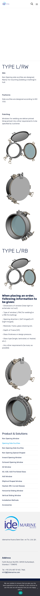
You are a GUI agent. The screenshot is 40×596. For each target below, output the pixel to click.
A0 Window (6, 467)
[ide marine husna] (20, 536)
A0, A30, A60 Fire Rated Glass (14, 472)
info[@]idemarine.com (11, 572)
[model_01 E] (20, 390)
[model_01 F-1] (20, 427)
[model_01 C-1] (20, 242)
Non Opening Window (10, 439)
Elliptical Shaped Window (12, 481)
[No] (37, 588)
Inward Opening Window (12, 458)
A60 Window (7, 476)
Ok (21, 593)
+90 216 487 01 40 (12, 570)
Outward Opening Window (12, 462)
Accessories (7, 505)
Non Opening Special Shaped (13, 453)
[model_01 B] (20, 205)
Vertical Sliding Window (11, 495)
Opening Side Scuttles (11, 443)
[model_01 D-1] (20, 291)
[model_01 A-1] (20, 165)
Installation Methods (10, 500)
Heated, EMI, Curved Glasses (13, 486)
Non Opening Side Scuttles (13, 448)
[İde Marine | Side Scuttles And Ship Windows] (6, 4)
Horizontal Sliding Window (12, 491)
